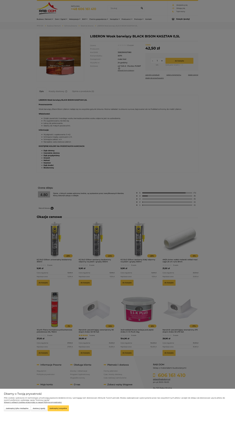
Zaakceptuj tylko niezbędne (17, 408)
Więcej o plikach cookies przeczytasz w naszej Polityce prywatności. (33, 402)
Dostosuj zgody (39, 408)
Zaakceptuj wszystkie (58, 408)
